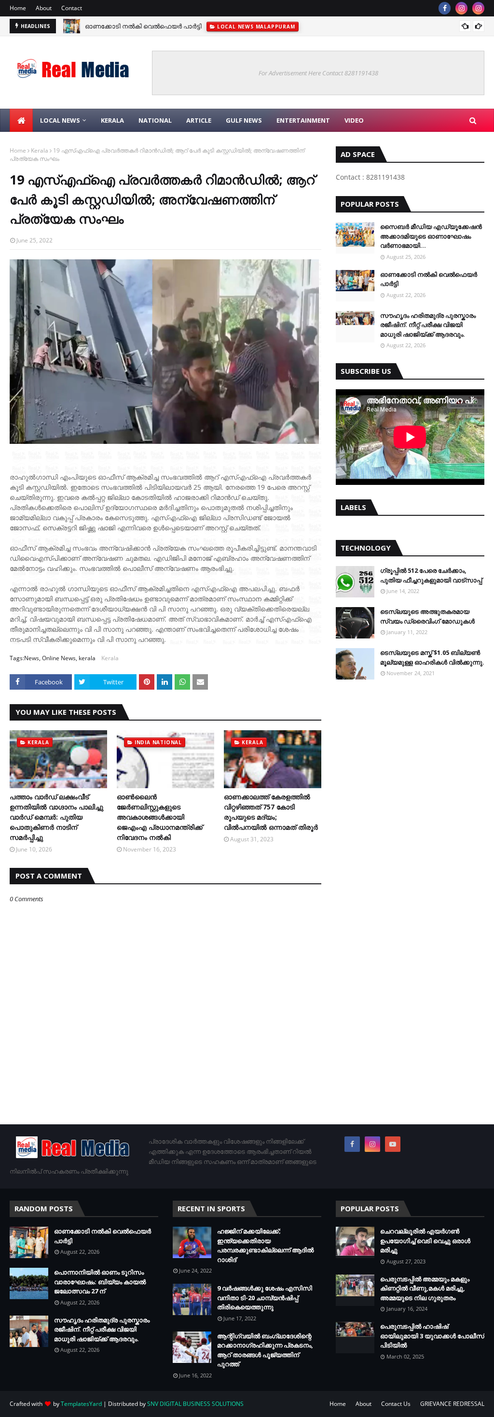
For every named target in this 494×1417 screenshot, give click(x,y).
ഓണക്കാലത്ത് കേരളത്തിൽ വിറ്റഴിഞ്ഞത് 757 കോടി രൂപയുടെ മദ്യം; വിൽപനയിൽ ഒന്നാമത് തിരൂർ (271, 812)
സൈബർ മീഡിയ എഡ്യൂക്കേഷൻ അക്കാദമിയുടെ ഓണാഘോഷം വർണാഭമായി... (431, 236)
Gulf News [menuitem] (244, 120)
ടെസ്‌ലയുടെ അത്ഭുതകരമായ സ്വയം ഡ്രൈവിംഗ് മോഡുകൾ (427, 616)
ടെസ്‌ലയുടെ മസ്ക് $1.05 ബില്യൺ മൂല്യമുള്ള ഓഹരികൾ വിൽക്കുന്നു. (432, 657)
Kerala (39, 150)
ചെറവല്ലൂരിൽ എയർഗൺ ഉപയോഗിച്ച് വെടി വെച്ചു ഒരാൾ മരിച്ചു (425, 1240)
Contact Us (396, 1404)
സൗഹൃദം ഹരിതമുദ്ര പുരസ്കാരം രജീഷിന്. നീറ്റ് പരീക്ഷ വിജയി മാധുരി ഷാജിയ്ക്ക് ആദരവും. (428, 325)
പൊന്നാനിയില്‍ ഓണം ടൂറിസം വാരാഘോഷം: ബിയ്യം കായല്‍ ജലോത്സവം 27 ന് (100, 1281)
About (44, 8)
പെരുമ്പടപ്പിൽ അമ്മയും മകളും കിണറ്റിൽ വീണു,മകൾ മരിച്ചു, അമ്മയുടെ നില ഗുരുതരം (424, 1288)
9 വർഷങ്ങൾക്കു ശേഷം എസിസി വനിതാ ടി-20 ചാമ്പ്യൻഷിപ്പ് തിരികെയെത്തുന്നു (264, 1297)
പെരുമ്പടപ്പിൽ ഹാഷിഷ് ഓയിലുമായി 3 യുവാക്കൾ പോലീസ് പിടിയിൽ (432, 1335)
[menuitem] (21, 120)
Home (18, 8)
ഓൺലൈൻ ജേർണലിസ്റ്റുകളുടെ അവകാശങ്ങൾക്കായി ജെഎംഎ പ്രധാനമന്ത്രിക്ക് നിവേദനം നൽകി (160, 817)
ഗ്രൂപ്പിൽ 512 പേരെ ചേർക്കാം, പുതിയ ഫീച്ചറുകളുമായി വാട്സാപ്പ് (431, 575)
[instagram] (461, 8)
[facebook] (445, 8)
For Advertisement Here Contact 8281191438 (318, 73)
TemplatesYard (81, 1404)
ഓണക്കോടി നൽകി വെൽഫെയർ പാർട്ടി (143, 26)
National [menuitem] (155, 120)
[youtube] (392, 1144)
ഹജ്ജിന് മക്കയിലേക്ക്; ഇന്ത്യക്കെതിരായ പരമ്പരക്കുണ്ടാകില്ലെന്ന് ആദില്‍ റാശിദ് (265, 1245)
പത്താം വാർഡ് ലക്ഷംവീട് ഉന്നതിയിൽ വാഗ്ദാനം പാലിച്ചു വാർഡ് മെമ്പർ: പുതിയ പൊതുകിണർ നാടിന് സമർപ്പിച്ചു (56, 817)
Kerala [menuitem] (112, 120)
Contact (71, 8)
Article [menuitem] (198, 120)
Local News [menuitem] (60, 120)
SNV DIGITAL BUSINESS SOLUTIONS (195, 1404)
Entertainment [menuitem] (303, 120)
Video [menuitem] (354, 120)
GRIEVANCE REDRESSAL (452, 1404)
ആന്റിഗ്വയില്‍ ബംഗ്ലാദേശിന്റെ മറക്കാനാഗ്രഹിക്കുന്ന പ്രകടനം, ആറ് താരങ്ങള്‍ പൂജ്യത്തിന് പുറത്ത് (265, 1350)
